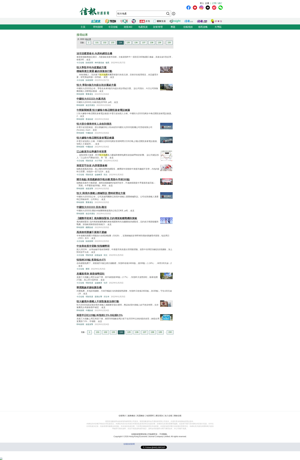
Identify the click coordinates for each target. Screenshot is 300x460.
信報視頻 (188, 27)
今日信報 (113, 27)
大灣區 (218, 27)
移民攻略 (203, 27)
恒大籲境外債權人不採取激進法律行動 (98, 301)
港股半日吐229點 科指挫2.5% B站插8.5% (100, 315)
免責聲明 (150, 416)
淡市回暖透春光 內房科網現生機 (94, 53)
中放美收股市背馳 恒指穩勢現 (93, 246)
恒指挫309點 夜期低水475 (91, 259)
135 (128, 43)
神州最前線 (99, 63)
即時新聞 (98, 27)
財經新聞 (89, 63)
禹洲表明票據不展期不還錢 (92, 232)
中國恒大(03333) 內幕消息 (91, 98)
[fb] (188, 7)
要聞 (87, 269)
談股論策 (98, 255)
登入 (202, 3)
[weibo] (214, 7)
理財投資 (89, 161)
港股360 (128, 27)
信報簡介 (122, 416)
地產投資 (143, 27)
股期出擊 (98, 297)
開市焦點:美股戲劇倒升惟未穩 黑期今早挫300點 (103, 179)
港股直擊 (89, 188)
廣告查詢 (159, 416)
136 (136, 43)
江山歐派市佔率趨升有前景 (92, 151)
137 (143, 43)
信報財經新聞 (129, 444)
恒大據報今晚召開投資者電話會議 (95, 137)
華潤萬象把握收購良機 (89, 287)
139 (159, 43)
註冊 (207, 3)
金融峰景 (98, 175)
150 (169, 43)
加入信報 (168, 416)
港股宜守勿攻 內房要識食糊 (92, 165)
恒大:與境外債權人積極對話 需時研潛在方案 (101, 193)
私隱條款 (141, 416)
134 (120, 43)
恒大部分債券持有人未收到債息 (94, 123)
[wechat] (220, 7)
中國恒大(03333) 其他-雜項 (92, 207)
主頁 (83, 27)
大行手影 (98, 161)
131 (97, 43)
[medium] (208, 7)
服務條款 (131, 416)
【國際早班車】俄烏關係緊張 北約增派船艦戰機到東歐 (107, 218)
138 (151, 43)
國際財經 (89, 227)
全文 (88, 59)
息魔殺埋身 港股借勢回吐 (91, 273)
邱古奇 (106, 297)
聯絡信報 (177, 416)
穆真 (107, 63)
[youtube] (195, 7)
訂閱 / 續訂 (217, 3)
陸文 (106, 175)
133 (112, 43)
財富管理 (158, 27)
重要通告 (89, 94)
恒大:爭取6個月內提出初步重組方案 (96, 85)
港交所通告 (90, 105)
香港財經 (89, 119)
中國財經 (89, 133)
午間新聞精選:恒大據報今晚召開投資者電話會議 (103, 110)
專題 (173, 27)
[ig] (201, 7)
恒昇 (106, 283)
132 (104, 43)
